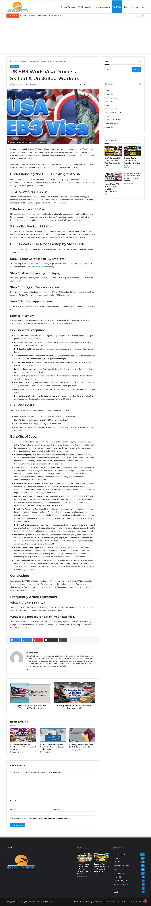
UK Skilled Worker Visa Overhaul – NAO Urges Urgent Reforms (23, 747)
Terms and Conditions (113, 902)
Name (13, 801)
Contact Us (140, 902)
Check (17, 427)
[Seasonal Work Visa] (17, 7)
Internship (109, 101)
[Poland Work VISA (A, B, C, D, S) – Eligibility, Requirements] (113, 177)
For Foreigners (111, 98)
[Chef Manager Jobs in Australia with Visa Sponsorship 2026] (113, 151)
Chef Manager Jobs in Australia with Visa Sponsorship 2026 (84, 869)
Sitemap (89, 902)
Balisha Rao (18, 85)
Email (13, 810)
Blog (125, 7)
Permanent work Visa (102, 7)
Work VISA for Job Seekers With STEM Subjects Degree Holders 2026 (52, 747)
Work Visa (117, 7)
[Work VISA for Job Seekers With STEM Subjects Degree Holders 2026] (53, 735)
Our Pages (134, 7)
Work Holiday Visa (84, 7)
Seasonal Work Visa (68, 7)
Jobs (107, 105)
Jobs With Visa (111, 109)
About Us (131, 902)
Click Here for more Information (40, 267)
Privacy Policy (98, 902)
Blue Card (109, 94)
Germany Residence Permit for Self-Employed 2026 (81, 746)
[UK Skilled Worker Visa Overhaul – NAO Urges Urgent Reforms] (23, 735)
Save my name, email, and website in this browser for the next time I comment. (41, 818)
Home (14, 61)
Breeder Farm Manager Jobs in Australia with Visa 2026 (40, 15)
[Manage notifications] (145, 901)
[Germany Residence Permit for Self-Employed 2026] (82, 735)
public (108, 116)
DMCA (124, 902)
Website (57, 810)
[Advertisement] (75, 35)
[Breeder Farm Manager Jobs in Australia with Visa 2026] (132, 151)
